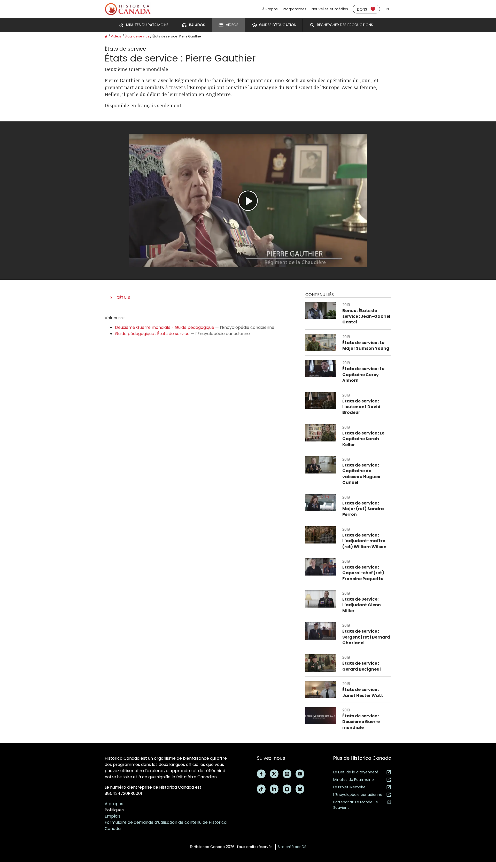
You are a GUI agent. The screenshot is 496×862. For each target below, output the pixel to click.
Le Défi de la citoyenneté (355, 772)
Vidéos (116, 36)
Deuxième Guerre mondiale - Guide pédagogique (164, 327)
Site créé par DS (292, 846)
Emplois (112, 816)
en (387, 9)
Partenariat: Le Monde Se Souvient (355, 804)
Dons (362, 9)
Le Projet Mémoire (349, 787)
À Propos (270, 9)
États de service (137, 36)
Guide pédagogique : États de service (152, 334)
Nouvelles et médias (330, 9)
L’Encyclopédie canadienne (357, 794)
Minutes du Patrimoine (353, 779)
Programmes (294, 9)
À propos (114, 804)
